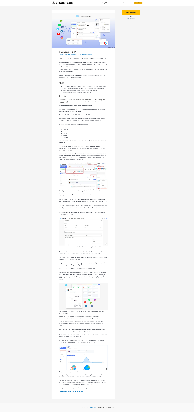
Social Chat (67, 54)
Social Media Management (85, 54)
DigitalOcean (93, 407)
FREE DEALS (113, 3)
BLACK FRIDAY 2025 (103, 3)
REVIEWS (129, 3)
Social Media (74, 54)
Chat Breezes (70, 79)
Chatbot (61, 54)
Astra (86, 407)
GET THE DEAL (131, 12)
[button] (138, 3)
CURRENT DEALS (92, 3)
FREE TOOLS (121, 3)
